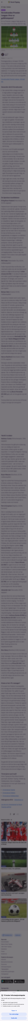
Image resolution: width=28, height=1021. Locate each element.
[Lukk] (14, 992)
